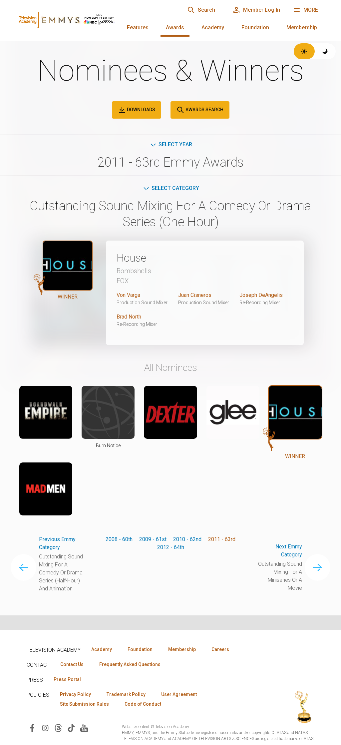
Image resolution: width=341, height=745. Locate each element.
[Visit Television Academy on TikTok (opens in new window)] (71, 727)
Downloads (140, 109)
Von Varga (128, 295)
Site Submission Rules (84, 704)
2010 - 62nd (187, 539)
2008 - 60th (119, 539)
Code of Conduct (143, 704)
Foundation (255, 27)
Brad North (129, 317)
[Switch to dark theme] (325, 51)
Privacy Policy (75, 694)
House (131, 258)
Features (138, 27)
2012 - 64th (170, 547)
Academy (212, 27)
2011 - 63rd (221, 539)
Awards (175, 27)
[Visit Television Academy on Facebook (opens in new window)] (32, 727)
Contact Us (72, 664)
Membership (301, 27)
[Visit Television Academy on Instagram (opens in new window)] (45, 727)
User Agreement (179, 694)
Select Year (175, 144)
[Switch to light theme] (304, 51)
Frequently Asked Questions (130, 664)
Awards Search (203, 109)
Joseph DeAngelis (261, 295)
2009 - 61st (153, 539)
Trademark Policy (126, 694)
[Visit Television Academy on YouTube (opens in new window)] (84, 727)
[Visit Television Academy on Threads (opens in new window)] (58, 727)
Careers (220, 649)
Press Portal (67, 679)
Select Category (175, 188)
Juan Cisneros (194, 295)
